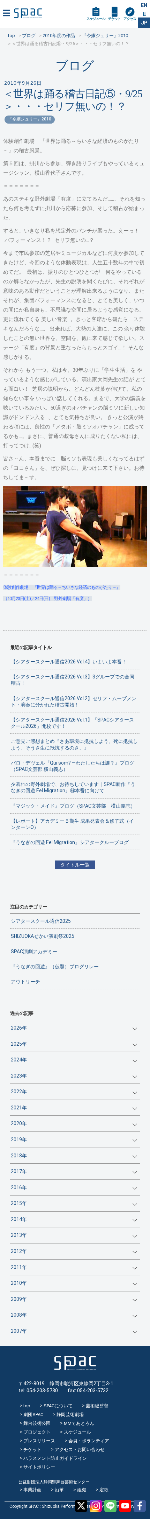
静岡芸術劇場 (70, 1414)
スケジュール (96, 19)
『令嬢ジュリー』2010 (29, 119)
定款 (103, 1489)
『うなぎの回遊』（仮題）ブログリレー (55, 966)
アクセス (129, 19)
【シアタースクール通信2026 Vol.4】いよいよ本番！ (69, 661)
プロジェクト (37, 1432)
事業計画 (32, 1489)
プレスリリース (39, 1440)
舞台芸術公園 (37, 1423)
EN (144, 5)
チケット (114, 19)
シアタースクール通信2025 (41, 921)
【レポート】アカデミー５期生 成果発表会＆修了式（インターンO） (72, 824)
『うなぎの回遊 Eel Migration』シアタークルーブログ (70, 842)
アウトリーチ (25, 981)
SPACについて (58, 1405)
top (26, 1405)
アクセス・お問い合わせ (80, 1449)
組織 (81, 1489)
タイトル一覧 (75, 864)
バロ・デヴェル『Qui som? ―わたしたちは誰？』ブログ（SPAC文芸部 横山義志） (72, 766)
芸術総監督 (97, 1405)
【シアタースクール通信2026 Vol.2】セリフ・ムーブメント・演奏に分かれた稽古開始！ (73, 702)
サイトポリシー (39, 1467)
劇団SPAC (33, 1414)
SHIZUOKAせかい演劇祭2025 (42, 936)
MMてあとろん (79, 1423)
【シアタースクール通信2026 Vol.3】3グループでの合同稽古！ (72, 680)
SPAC (28, 13)
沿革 (59, 1489)
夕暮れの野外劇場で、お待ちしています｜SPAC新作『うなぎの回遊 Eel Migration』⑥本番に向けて (73, 787)
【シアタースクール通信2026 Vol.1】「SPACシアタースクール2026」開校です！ (72, 723)
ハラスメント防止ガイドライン (55, 1458)
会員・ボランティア (88, 1440)
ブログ (74, 65)
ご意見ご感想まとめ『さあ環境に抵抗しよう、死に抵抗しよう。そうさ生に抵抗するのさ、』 (74, 744)
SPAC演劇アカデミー (34, 951)
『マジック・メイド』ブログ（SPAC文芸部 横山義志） (73, 806)
